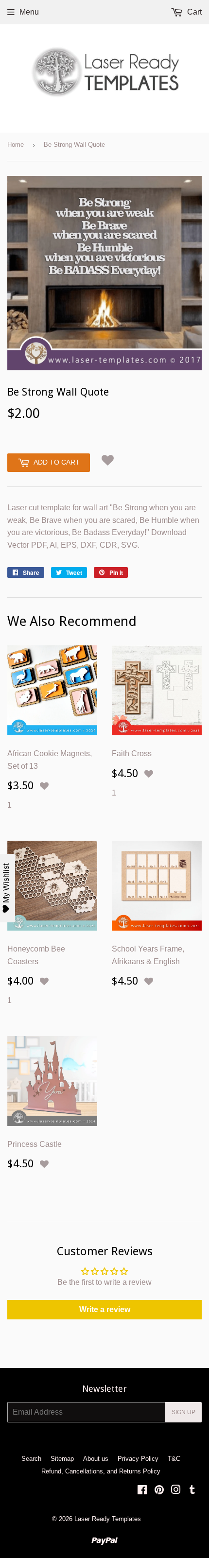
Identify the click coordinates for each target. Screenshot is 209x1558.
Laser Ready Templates (107, 1519)
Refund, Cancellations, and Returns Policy (100, 1471)
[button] (107, 459)
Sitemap (62, 1458)
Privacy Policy (138, 1458)
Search (31, 1458)
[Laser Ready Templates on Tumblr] (192, 1491)
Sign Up (183, 1412)
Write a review (104, 1309)
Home (15, 144)
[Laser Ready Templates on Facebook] (142, 1491)
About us (95, 1458)
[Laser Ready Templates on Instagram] (176, 1491)
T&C (174, 1458)
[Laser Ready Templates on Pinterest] (159, 1491)
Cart (193, 12)
